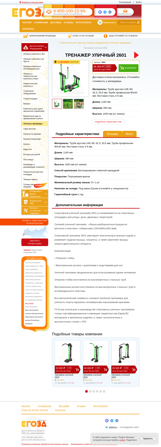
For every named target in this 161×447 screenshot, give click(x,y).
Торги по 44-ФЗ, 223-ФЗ (34, 410)
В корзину (130, 68)
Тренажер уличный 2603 (64, 375)
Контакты (28, 29)
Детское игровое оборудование (93, 43)
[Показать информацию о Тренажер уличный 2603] (67, 353)
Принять (148, 438)
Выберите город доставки (32, 2)
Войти (139, 2)
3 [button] (93, 391)
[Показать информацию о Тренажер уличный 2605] (124, 353)
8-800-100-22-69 (69, 11)
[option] (34, 291)
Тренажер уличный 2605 (120, 375)
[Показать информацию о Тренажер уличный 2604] (95, 353)
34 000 (92, 369)
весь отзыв (29, 307)
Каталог (27, 22)
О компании (41, 22)
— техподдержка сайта (124, 427)
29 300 (63, 369)
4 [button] (97, 391)
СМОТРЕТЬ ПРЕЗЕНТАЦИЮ (35, 242)
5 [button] (100, 391)
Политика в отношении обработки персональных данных (44, 444)
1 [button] (86, 391)
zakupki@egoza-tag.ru (125, 14)
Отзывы (68, 22)
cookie (122, 440)
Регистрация (125, 2)
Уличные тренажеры (120, 43)
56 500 (120, 369)
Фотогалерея (83, 22)
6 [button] (104, 391)
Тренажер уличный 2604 (92, 375)
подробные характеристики (108, 122)
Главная (64, 43)
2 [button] (90, 391)
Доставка (56, 22)
